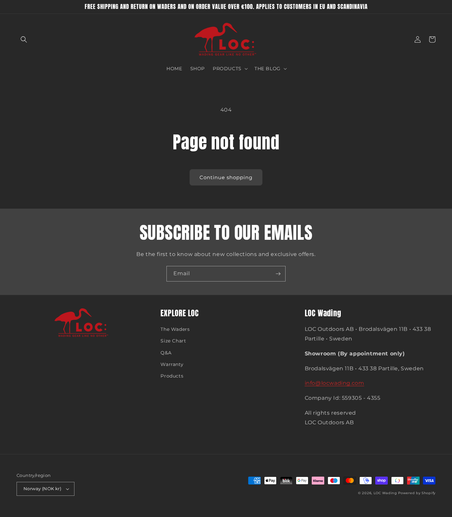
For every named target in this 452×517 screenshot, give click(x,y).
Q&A (165, 353)
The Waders (175, 329)
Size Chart (173, 341)
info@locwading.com (334, 383)
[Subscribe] (278, 274)
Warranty (171, 364)
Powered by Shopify (416, 493)
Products (171, 376)
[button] (24, 39)
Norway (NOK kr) (42, 488)
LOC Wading (385, 493)
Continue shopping (226, 177)
